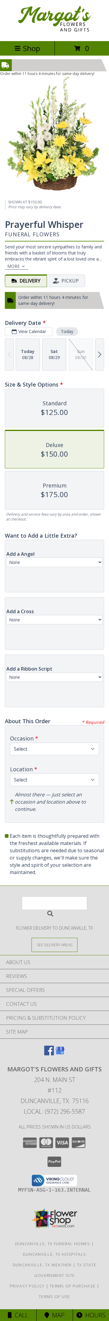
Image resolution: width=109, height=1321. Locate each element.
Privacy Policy (27, 1286)
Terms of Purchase (72, 1286)
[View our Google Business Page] (60, 1053)
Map (56, 1315)
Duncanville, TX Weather (42, 1265)
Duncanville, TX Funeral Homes (52, 1243)
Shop (31, 48)
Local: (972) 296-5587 (54, 1111)
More (13, 266)
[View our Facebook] (49, 1053)
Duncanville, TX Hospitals (54, 1254)
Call (20, 1315)
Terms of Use (54, 1296)
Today (67, 331)
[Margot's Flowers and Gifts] (54, 32)
